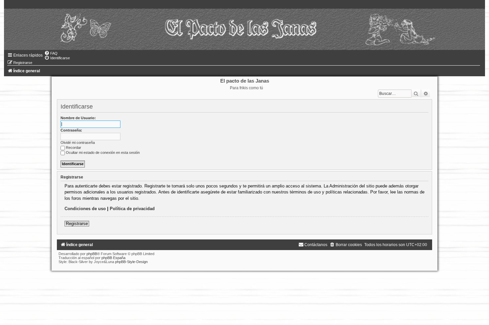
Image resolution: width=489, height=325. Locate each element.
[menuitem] (51, 53)
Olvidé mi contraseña (78, 143)
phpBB (91, 254)
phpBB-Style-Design (131, 262)
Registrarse (77, 223)
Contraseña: (71, 130)
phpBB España (113, 258)
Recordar (73, 148)
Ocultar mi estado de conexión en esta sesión (103, 153)
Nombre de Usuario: (78, 118)
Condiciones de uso (85, 208)
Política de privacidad (132, 208)
